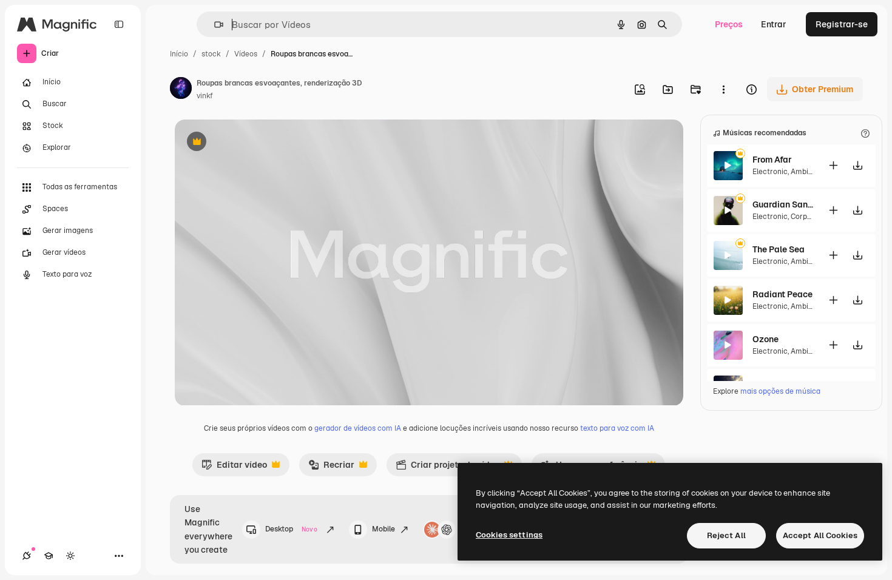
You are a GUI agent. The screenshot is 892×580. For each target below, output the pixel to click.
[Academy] (48, 555)
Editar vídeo (234, 467)
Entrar (773, 24)
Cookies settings (509, 535)
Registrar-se (842, 24)
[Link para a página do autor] (181, 90)
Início (179, 54)
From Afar (772, 159)
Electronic (770, 172)
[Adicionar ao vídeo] (834, 165)
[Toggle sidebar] (119, 24)
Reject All (726, 535)
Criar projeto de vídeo (447, 467)
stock (211, 54)
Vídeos (245, 54)
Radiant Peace (782, 294)
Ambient (805, 172)
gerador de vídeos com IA (357, 428)
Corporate (808, 216)
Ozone (765, 339)
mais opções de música (780, 391)
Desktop (291, 529)
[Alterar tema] (70, 555)
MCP (469, 529)
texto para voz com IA (617, 428)
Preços (729, 24)
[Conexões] (26, 555)
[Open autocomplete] (214, 24)
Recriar (331, 467)
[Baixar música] (858, 165)
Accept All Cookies (820, 535)
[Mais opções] (723, 89)
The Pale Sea (778, 249)
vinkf (205, 96)
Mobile (383, 529)
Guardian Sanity (782, 204)
